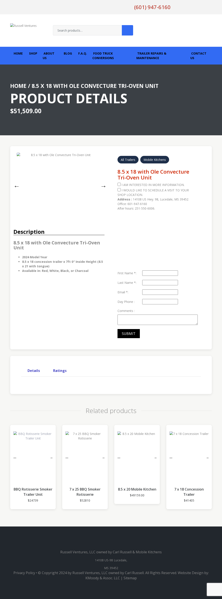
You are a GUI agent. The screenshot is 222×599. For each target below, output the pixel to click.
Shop (32, 53)
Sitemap (130, 578)
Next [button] (102, 184)
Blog (67, 53)
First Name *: (127, 273)
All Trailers (128, 160)
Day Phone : (126, 302)
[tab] (34, 371)
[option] (59, 181)
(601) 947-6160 (152, 7)
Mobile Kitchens (155, 160)
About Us (48, 55)
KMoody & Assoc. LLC (102, 578)
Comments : (126, 311)
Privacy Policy (24, 572)
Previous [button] (15, 184)
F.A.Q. (82, 53)
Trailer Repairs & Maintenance (151, 55)
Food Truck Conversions (103, 55)
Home (18, 53)
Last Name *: (127, 283)
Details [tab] (34, 370)
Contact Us (198, 55)
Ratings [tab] (60, 370)
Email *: (123, 292)
